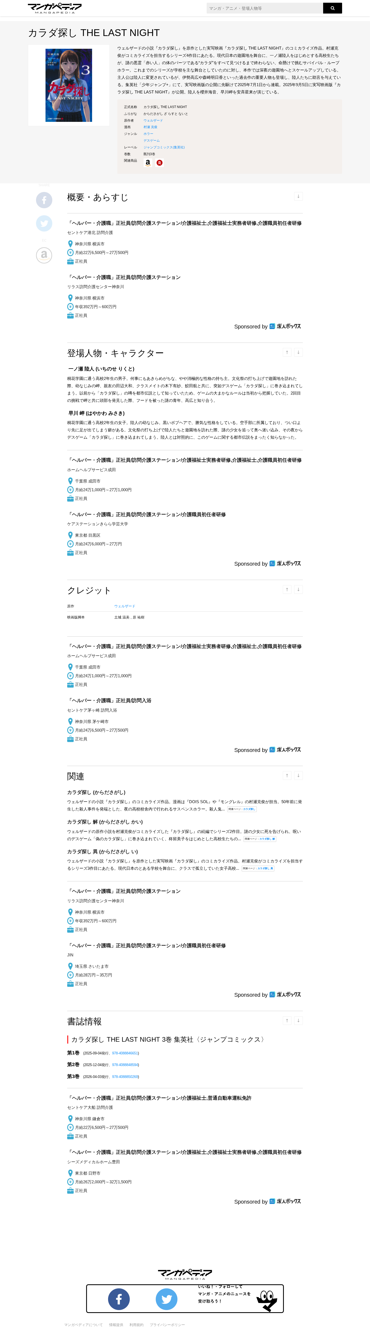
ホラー (148, 134)
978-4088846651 (125, 1053)
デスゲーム (152, 140)
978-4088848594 (125, 1065)
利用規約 (136, 1325)
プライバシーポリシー (167, 1325)
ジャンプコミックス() (164, 147)
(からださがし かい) (105, 822)
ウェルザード (153, 120)
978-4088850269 (125, 1077)
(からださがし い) (102, 851)
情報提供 (116, 1325)
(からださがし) (96, 792)
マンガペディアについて (83, 1325)
